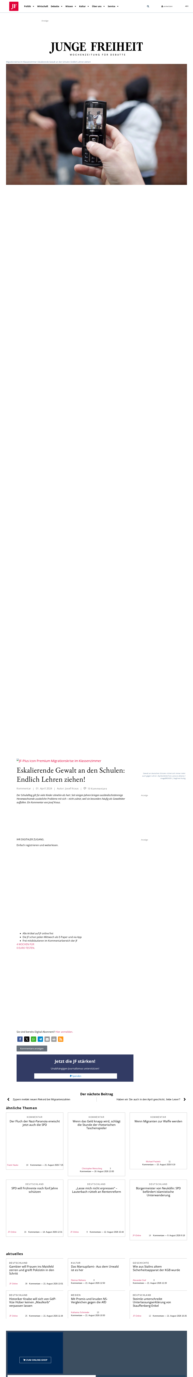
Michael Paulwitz (153, 1161)
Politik (27, 6)
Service (111, 6)
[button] (148, 6)
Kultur (82, 6)
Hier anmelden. (64, 1031)
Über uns (96, 6)
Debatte (55, 6)
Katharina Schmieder (80, 1312)
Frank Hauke (12, 1165)
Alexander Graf (139, 1280)
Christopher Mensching (92, 1168)
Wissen (69, 6)
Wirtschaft (42, 6)
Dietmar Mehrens (78, 1280)
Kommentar (24, 788)
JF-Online (12, 1232)
